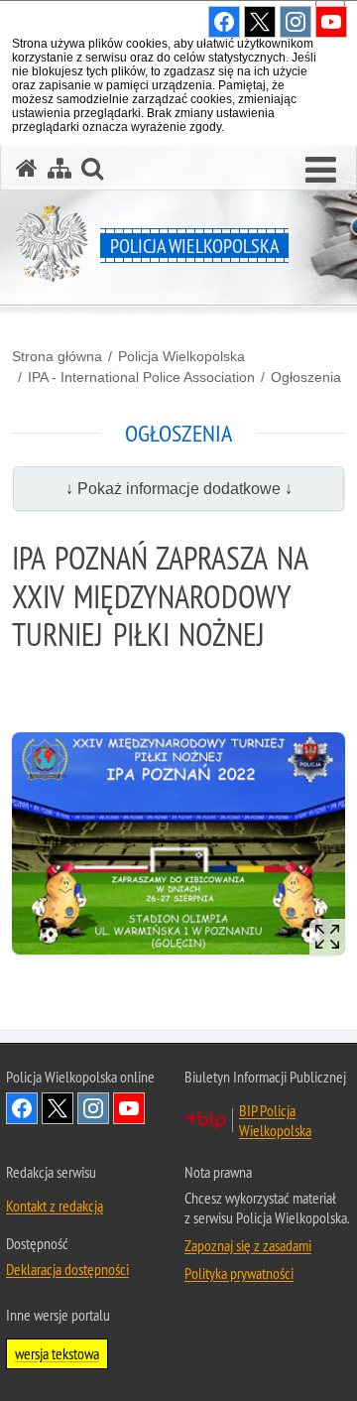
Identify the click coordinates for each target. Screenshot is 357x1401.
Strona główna (57, 356)
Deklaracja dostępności (67, 1269)
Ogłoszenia (306, 377)
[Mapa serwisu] (59, 168)
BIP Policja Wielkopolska (275, 1120)
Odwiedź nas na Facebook (22, 1108)
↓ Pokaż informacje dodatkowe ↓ (179, 488)
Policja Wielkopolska (181, 356)
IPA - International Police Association (141, 377)
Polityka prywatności (239, 1273)
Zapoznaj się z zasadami (247, 1245)
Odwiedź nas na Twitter (57, 1108)
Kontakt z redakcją (54, 1205)
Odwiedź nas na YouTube (129, 1108)
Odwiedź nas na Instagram (93, 1108)
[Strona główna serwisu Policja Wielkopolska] (27, 168)
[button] (320, 170)
